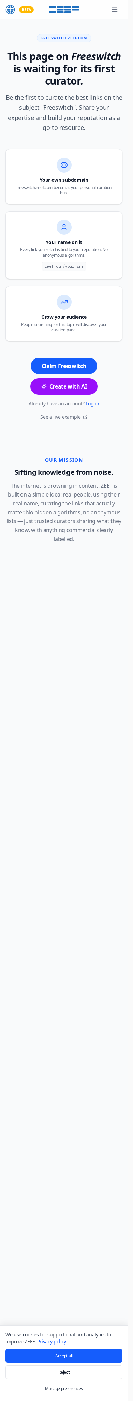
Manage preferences (64, 1388)
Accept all (64, 1356)
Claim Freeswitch (64, 366)
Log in (92, 403)
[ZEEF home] (10, 9)
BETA (26, 9)
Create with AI (68, 386)
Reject (63, 1372)
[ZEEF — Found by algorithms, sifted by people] (64, 9)
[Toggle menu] (114, 9)
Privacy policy (51, 1341)
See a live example (60, 416)
